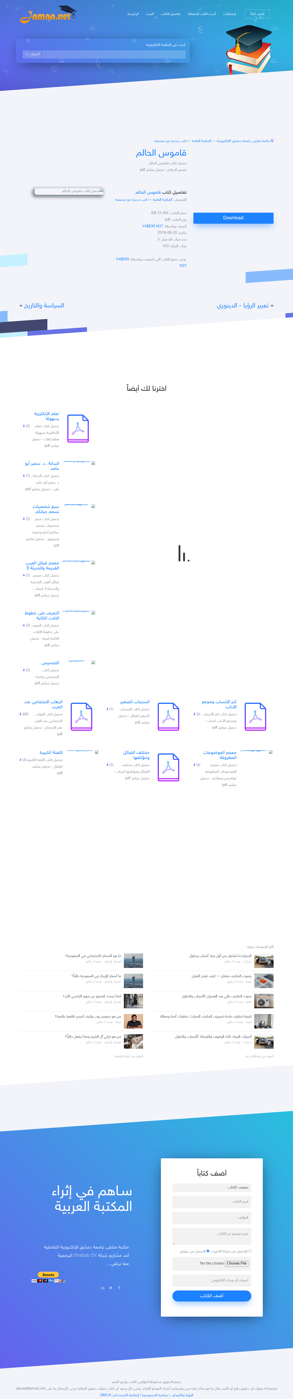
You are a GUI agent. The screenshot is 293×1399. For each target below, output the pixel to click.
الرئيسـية (133, 14)
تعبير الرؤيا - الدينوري (243, 306)
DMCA (105, 1395)
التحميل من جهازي (193, 1251)
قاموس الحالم (161, 153)
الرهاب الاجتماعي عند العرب (43, 704)
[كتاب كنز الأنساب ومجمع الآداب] (255, 717)
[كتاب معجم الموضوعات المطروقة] (255, 752)
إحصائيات (229, 14)
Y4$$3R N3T (152, 226)
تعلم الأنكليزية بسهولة (46, 416)
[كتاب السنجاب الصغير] (168, 717)
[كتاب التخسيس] (78, 662)
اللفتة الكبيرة (51, 752)
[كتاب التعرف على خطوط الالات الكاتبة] (78, 612)
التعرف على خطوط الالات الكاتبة (42, 615)
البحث (150, 14)
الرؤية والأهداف (182, 1395)
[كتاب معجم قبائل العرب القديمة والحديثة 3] (78, 562)
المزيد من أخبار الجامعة (129, 1056)
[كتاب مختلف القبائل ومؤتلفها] (168, 767)
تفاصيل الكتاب (171, 14)
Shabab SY (85, 1255)
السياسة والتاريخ (44, 306)
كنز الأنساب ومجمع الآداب (219, 704)
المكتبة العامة (201, 141)
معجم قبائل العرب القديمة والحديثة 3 (42, 565)
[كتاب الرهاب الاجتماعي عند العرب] (81, 717)
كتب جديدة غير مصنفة (171, 141)
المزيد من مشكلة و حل (259, 1056)
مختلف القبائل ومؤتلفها (136, 755)
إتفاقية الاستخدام (126, 1395)
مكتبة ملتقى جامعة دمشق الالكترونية (243, 141)
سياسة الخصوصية (155, 1395)
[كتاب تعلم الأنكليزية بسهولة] (78, 428)
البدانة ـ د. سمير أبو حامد (42, 466)
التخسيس (50, 663)
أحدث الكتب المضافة (202, 14)
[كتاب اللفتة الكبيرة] (81, 752)
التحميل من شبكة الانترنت (229, 1251)
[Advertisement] (233, 180)
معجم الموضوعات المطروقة (219, 755)
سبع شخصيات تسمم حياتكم (46, 509)
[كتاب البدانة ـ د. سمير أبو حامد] (78, 463)
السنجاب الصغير (134, 702)
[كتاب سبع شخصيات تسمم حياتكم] (78, 506)
